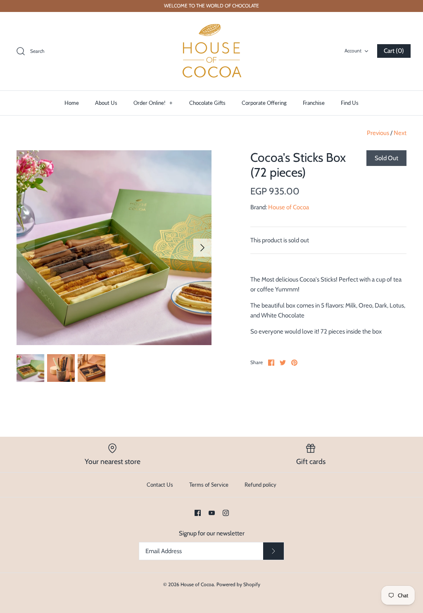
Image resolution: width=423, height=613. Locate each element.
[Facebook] (198, 513)
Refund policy (260, 484)
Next (400, 133)
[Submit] (273, 551)
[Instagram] (226, 513)
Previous (378, 133)
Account (353, 50)
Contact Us (160, 484)
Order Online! (153, 102)
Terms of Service (208, 484)
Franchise (314, 102)
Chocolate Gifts (207, 102)
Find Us (350, 102)
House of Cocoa (288, 207)
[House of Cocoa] (211, 51)
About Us (106, 102)
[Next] (202, 248)
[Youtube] (212, 513)
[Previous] (26, 248)
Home (71, 102)
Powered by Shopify (238, 584)
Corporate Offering (264, 102)
